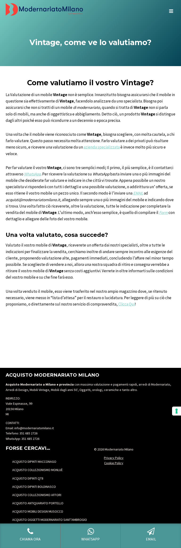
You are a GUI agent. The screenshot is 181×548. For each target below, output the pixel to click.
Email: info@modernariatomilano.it (30, 428)
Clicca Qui (126, 304)
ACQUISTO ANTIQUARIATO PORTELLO (37, 503)
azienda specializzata (102, 147)
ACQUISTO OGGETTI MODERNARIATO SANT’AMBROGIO (49, 520)
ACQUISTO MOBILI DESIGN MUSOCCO (37, 511)
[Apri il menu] (171, 9)
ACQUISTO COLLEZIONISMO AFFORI (36, 495)
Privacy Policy (113, 458)
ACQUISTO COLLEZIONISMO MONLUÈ (37, 470)
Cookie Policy (113, 463)
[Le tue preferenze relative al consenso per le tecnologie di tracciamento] (176, 411)
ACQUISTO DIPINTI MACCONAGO (34, 461)
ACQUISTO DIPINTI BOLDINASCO (34, 486)
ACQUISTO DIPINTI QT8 (27, 478)
